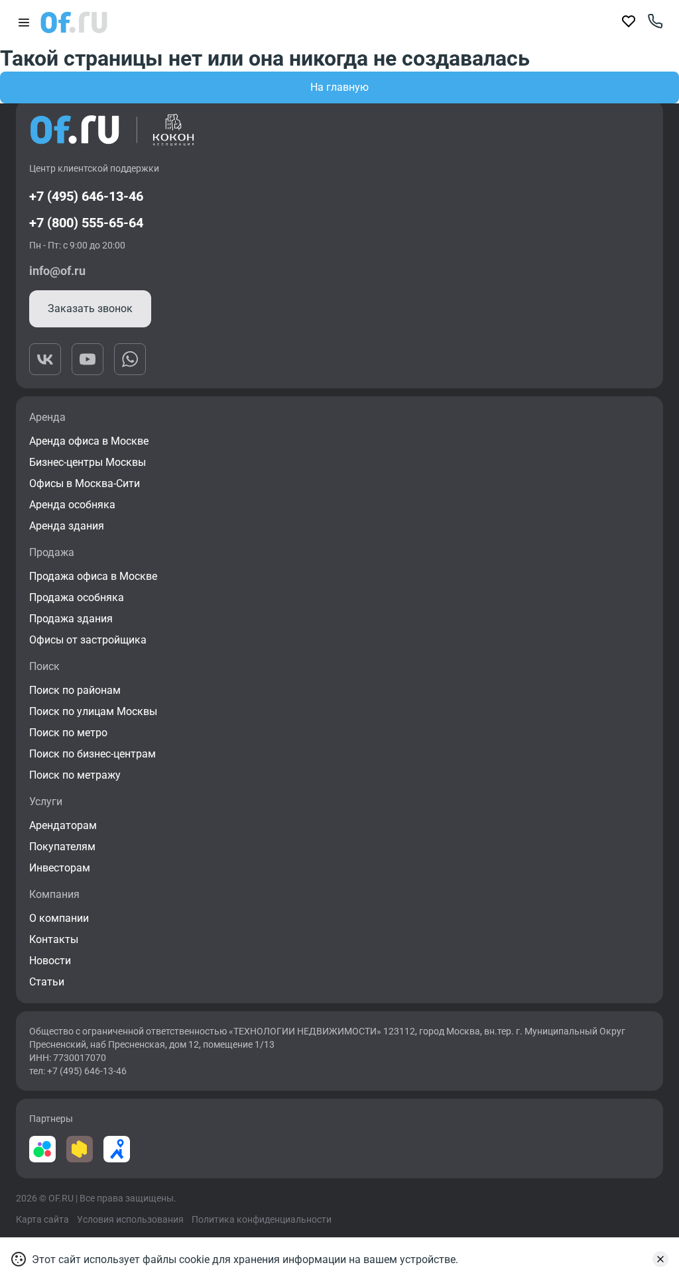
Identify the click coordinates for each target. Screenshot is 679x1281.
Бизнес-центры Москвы (87, 462)
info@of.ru (57, 271)
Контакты (53, 939)
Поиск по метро (68, 732)
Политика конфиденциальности (262, 1219)
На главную (339, 87)
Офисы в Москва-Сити (84, 483)
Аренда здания (66, 526)
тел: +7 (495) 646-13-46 (78, 1071)
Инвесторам (59, 868)
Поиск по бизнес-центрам (92, 754)
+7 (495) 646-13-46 (86, 196)
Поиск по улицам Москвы (93, 711)
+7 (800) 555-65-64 (86, 223)
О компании (59, 918)
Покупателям (62, 846)
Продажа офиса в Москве (93, 576)
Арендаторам (63, 825)
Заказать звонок (90, 308)
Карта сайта (42, 1219)
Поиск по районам (75, 690)
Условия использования (130, 1219)
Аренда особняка (72, 504)
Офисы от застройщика (88, 640)
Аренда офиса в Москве (89, 441)
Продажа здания (71, 618)
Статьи (46, 981)
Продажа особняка (76, 597)
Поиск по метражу (75, 775)
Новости (50, 960)
